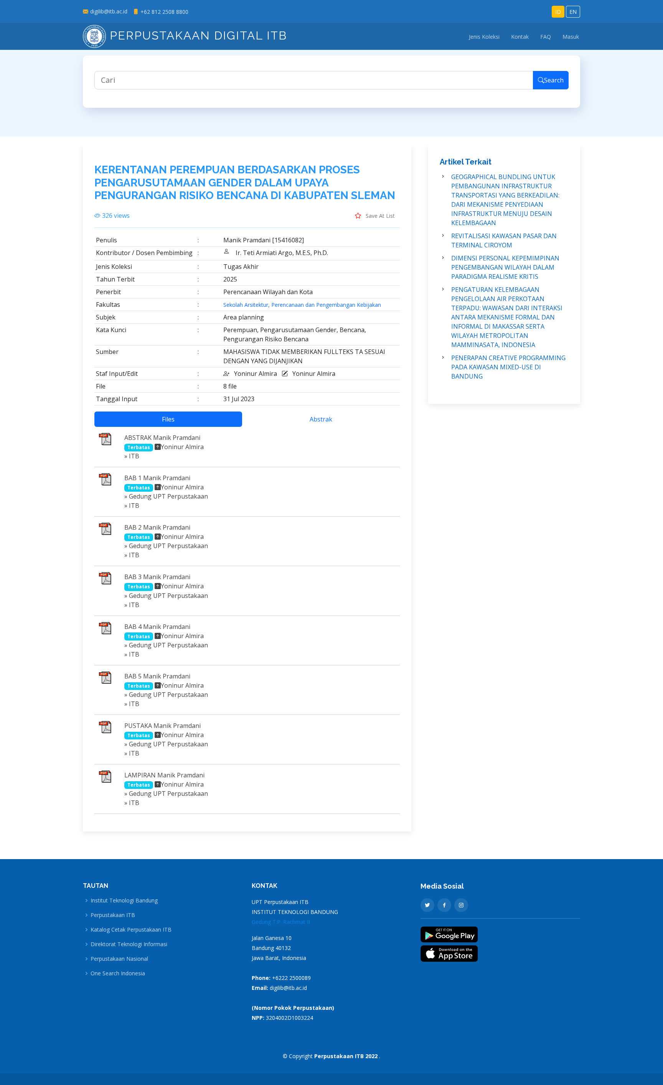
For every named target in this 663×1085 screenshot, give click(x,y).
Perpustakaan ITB (113, 915)
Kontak (520, 36)
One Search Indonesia (118, 973)
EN (573, 11)
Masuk (570, 36)
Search (554, 80)
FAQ (545, 36)
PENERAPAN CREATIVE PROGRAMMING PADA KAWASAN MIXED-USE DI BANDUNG (508, 367)
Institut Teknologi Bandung (124, 900)
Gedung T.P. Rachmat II (281, 921)
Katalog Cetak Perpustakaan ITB (131, 929)
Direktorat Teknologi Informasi (129, 944)
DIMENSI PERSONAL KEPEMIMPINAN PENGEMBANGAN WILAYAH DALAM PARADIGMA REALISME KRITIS (505, 267)
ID (558, 11)
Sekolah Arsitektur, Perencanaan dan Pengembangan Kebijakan (302, 305)
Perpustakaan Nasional (119, 959)
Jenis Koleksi (484, 36)
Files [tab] (168, 419)
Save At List (379, 215)
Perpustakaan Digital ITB (196, 35)
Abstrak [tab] (321, 419)
